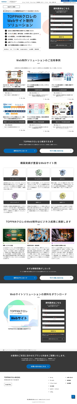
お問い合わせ (70, 377)
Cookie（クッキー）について (44, 399)
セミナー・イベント (44, 2)
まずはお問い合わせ (65, 0)
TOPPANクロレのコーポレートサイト (69, 2)
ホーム (23, 2)
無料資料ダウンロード (73, 0)
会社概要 (69, 383)
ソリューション (33, 2)
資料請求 (69, 380)
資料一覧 (54, 2)
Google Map (8, 384)
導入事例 (38, 2)
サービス (27, 2)
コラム (50, 2)
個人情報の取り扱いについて (32, 399)
